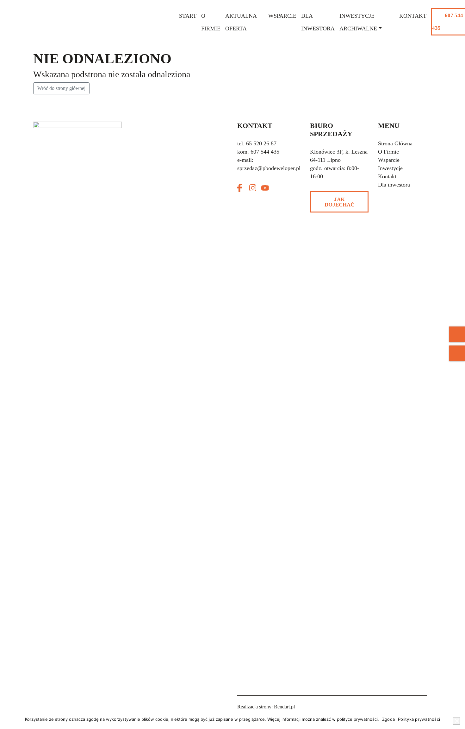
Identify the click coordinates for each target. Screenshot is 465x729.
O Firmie (388, 152)
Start (187, 16)
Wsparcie (282, 16)
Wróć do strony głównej (61, 88)
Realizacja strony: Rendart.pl (266, 706)
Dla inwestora (394, 184)
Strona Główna (395, 143)
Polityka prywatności (419, 719)
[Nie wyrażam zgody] (456, 721)
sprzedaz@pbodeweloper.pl (269, 168)
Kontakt (412, 16)
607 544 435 (447, 21)
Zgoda (388, 719)
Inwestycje (390, 168)
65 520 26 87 (261, 143)
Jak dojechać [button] (339, 202)
